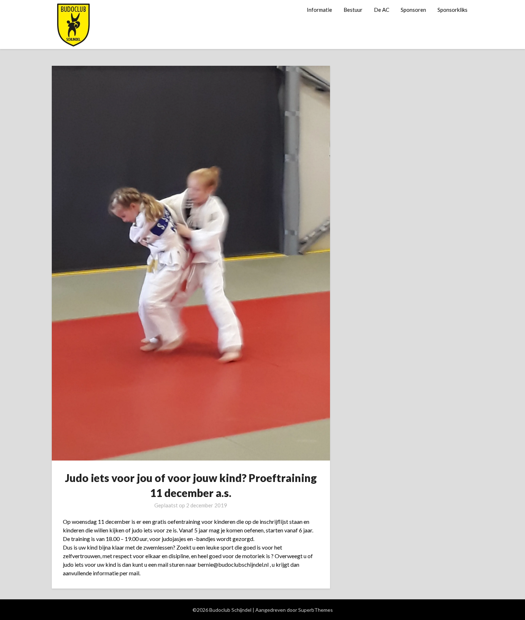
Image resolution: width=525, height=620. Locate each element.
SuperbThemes (315, 610)
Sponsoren (413, 9)
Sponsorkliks (453, 9)
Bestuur (353, 9)
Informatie (319, 9)
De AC (381, 9)
